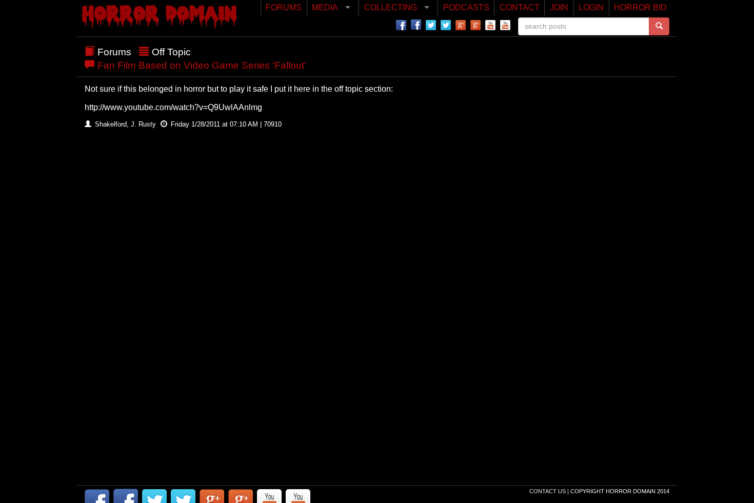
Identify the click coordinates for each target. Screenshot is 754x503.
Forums (114, 52)
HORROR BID (640, 7)
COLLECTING (390, 7)
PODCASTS (466, 7)
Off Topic (171, 52)
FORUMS (284, 7)
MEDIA (325, 7)
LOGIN (591, 7)
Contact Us (548, 491)
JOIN (559, 7)
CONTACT (520, 7)
